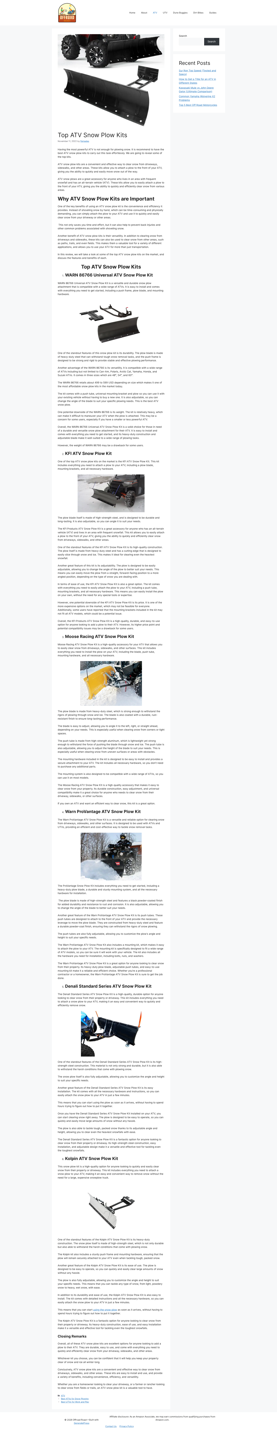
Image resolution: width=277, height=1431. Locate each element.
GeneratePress (81, 1423)
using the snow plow (105, 1309)
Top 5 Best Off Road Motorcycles (198, 105)
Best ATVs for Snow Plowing (75, 1398)
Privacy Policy (126, 1426)
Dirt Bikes (198, 12)
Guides (212, 12)
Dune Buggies (180, 12)
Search (183, 35)
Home (132, 12)
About (144, 12)
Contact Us (111, 1426)
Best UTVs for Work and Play (75, 1402)
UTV (165, 12)
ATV (155, 12)
